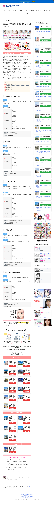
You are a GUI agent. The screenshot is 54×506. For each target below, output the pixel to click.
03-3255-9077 (38, 45)
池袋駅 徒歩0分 (48, 49)
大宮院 (10, 397)
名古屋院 (10, 436)
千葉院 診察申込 (45, 127)
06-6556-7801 (38, 176)
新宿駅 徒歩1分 (48, 60)
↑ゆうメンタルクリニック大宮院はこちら (17, 39)
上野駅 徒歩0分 (48, 26)
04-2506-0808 (38, 187)
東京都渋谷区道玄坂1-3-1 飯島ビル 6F (42, 76)
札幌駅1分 (15, 449)
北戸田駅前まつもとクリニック (11, 87)
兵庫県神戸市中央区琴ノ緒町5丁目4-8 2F (43, 141)
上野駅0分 (15, 371)
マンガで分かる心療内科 (46, 220)
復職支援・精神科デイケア (39, 297)
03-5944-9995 (38, 56)
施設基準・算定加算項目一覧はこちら (27, 496)
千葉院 (10, 405)
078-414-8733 (38, 142)
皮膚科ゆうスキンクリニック (42, 326)
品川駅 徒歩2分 (48, 81)
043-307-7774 (38, 132)
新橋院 (10, 388)
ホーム (6, 20)
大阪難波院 (25, 418)
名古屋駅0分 (15, 436)
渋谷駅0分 (15, 379)
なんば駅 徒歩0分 (47, 169)
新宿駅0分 (29, 379)
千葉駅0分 (15, 405)
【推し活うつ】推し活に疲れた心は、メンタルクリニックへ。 (45, 247)
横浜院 (25, 397)
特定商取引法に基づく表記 (27, 497)
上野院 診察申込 (45, 29)
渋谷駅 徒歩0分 (48, 71)
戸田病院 (7, 86)
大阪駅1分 (15, 419)
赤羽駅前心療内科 (9, 89)
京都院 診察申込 (45, 149)
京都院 (25, 428)
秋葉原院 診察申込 (45, 40)
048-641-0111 (38, 110)
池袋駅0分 (29, 362)
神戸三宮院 (42, 136)
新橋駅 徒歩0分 (48, 202)
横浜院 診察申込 (45, 94)
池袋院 (25, 363)
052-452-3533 (38, 165)
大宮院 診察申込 (45, 105)
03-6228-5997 (38, 210)
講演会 (43, 308)
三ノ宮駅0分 (15, 428)
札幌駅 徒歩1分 (48, 191)
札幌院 (10, 449)
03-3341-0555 (38, 67)
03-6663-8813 (38, 34)
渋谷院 (10, 380)
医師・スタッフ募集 (43, 317)
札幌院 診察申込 (45, 194)
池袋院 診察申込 (45, 51)
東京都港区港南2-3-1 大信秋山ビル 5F (42, 86)
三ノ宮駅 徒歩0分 (47, 136)
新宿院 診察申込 (45, 62)
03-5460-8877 (38, 88)
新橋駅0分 (15, 388)
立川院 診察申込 (45, 182)
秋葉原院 (10, 363)
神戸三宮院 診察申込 (45, 139)
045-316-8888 (38, 99)
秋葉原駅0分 (15, 362)
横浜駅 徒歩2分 (48, 91)
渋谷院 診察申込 (45, 74)
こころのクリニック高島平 (10, 90)
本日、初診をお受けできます (25, 0)
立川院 (25, 388)
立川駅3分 (29, 388)
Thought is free (33, 500)
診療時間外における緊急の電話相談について (27, 494)
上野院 (10, 371)
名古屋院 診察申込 (45, 160)
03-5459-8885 (38, 77)
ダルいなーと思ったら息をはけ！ (45, 259)
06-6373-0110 (38, 121)
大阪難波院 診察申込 (45, 171)
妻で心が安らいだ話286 (44, 268)
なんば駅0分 (29, 419)
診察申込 (33, 1)
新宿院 (25, 380)
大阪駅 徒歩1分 (48, 114)
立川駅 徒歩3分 (48, 180)
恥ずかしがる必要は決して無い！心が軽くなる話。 (45, 279)
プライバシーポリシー (27, 495)
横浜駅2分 (29, 396)
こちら (29, 486)
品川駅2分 (29, 371)
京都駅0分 (29, 428)
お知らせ (10, 20)
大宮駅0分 (15, 396)
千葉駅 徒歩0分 (48, 125)
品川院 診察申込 (45, 84)
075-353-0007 (38, 154)
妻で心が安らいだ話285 (44, 273)
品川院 (25, 371)
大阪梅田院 (10, 418)
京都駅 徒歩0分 (48, 146)
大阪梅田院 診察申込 (45, 116)
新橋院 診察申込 (45, 205)
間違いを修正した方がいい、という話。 (44, 254)
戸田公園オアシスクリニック (11, 84)
